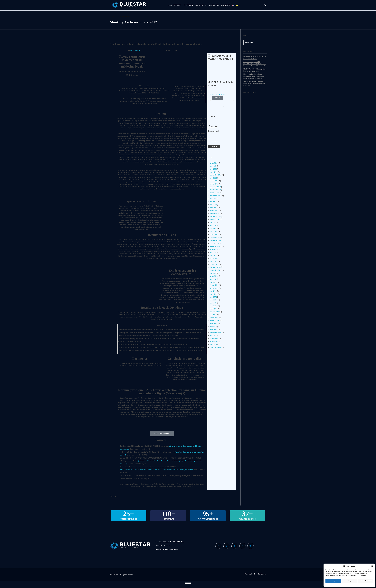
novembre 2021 (215, 190)
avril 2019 (213, 258)
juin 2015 (213, 303)
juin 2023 (213, 166)
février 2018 (214, 285)
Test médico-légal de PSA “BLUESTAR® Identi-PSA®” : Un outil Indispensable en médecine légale (254, 64)
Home (113, 16)
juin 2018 (213, 279)
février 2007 (214, 339)
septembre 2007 (215, 333)
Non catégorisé (135, 50)
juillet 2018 (214, 276)
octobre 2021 (214, 193)
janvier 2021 (214, 211)
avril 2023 (213, 169)
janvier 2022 (214, 184)
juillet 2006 (214, 342)
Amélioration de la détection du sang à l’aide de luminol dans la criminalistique (156, 43)
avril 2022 (213, 178)
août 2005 (213, 345)
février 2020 (214, 234)
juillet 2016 (214, 300)
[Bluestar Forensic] (132, 5)
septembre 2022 (215, 175)
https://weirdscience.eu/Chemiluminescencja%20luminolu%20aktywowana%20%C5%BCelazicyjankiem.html (156, 470)
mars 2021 (213, 208)
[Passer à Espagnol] (237, 5)
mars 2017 (213, 294)
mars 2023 (213, 172)
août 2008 (213, 327)
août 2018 (213, 273)
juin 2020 (213, 225)
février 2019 (214, 264)
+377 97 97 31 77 (164, 546)
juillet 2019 (214, 249)
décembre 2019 (215, 237)
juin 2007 (213, 336)
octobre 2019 (214, 243)
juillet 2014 (214, 306)
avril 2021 (213, 205)
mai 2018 (213, 282)
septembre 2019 (215, 246)
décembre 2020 (215, 214)
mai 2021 (213, 202)
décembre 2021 (215, 187)
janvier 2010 (214, 318)
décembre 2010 (215, 312)
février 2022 (214, 181)
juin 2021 (213, 199)
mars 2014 (213, 309)
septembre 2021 (215, 196)
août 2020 (213, 223)
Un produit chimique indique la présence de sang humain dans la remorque (254, 83)
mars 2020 (213, 231)
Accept (333, 581)
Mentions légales (250, 574)
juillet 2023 (214, 163)
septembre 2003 (215, 348)
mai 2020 (213, 229)
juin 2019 (213, 252)
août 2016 (213, 297)
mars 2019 (213, 261)
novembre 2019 (215, 240)
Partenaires (262, 574)
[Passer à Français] (188, 583)
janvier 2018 (214, 288)
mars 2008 (213, 330)
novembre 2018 (215, 267)
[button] (372, 566)
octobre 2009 (214, 321)
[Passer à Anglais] (233, 5)
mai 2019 (213, 255)
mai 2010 (213, 315)
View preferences (365, 581)
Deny (349, 581)
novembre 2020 (215, 217)
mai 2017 (213, 291)
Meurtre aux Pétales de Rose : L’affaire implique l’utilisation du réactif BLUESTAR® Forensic (253, 76)
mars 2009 (213, 324)
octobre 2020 (214, 220)
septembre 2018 (215, 270)
